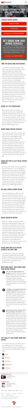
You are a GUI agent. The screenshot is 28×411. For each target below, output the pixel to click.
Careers (2, 395)
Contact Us (20, 393)
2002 (13, 390)
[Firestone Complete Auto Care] (6, 2)
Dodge (5, 390)
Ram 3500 (9, 390)
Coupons (14, 28)
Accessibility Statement (9, 395)
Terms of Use (8, 393)
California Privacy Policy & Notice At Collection (9, 398)
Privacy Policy (14, 393)
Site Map (2, 393)
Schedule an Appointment (14, 33)
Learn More (9, 377)
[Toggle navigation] (26, 2)
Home (2, 390)
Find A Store (14, 23)
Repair (17, 390)
